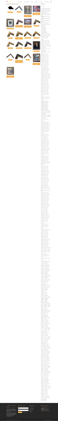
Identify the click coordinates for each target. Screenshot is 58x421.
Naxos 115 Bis (43, 320)
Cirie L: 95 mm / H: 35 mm (44, 138)
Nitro (43, 328)
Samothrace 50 (46, 356)
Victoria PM (46, 382)
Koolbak (42, 276)
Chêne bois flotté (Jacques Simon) (28, 26)
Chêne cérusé (10, 38)
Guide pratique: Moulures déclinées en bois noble (45, 21)
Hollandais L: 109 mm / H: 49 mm (45, 243)
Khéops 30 (42, 273)
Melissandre (47, 302)
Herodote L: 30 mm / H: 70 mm (44, 240)
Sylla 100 (42, 371)
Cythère (42, 164)
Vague (47, 376)
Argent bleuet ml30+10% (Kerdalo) (28, 16)
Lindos (45, 283)
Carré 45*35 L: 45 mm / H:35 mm (45, 127)
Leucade (48, 280)
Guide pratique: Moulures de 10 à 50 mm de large (46, 14)
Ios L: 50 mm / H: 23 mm (47, 250)
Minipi (42, 313)
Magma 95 (42, 294)
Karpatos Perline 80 (47, 269)
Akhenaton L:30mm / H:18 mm (44, 55)
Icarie (49, 247)
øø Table (48, 397)
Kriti (49, 276)
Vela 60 (42, 379)
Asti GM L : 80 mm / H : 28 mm (44, 84)
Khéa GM (48, 270)
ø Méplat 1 (42, 390)
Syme (49, 372)
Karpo (42, 270)
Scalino (42, 360)
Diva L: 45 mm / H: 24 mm (44, 183)
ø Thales (45, 397)
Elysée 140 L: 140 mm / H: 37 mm (45, 206)
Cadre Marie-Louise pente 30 (44, 105)
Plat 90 (42, 346)
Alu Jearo (42, 35)
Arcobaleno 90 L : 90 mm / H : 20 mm (45, 77)
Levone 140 (46, 281)
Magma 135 (46, 288)
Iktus (48, 248)
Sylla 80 (42, 372)
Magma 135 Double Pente (44, 290)
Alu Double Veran (43, 33)
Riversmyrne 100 (47, 350)
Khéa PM (42, 272)
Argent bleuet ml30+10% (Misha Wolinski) (36, 14)
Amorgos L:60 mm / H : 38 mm (44, 61)
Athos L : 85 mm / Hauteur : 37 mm (45, 87)
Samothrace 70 (43, 357)
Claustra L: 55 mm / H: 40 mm (44, 141)
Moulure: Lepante (10, 12)
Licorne (42, 283)
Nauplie (48, 317)
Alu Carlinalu (42, 24)
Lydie (41, 287)
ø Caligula (48, 383)
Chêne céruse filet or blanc (19, 38)
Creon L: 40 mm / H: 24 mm (44, 152)
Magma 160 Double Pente (44, 292)
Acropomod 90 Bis (43, 50)
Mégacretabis (42, 298)
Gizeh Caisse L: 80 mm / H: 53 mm (45, 229)
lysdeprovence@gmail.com (46, 410)
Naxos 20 (47, 321)
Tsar (44, 376)
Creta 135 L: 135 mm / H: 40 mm (45, 153)
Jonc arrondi (45, 262)
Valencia (42, 378)
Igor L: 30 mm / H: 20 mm (44, 248)
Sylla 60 (49, 371)
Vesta (47, 379)
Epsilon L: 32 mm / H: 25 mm (44, 214)
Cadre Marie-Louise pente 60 (44, 106)
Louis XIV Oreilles (43, 284)
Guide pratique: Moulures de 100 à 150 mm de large (45, 16)
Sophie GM (48, 365)
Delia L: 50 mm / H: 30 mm (44, 168)
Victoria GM (42, 382)
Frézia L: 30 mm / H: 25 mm (44, 226)
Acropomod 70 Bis (43, 47)
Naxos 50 (46, 323)
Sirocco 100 (46, 361)
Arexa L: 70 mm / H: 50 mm (44, 79)
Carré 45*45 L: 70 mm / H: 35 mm (45, 128)
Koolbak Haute (46, 276)
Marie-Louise (42, 295)
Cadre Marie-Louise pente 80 (44, 108)
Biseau (42, 95)
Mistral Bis (42, 316)
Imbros (42, 250)
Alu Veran (42, 39)
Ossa (44, 334)
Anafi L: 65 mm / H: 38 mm (44, 66)
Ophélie (42, 331)
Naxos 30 (42, 323)
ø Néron (46, 394)
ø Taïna (42, 397)
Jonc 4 (42, 259)
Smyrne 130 (46, 364)
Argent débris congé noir (10, 28)
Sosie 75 (49, 367)
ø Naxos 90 (42, 394)
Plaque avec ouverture (43, 342)
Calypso (42, 120)
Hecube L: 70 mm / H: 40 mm (44, 233)
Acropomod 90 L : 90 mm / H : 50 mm (45, 51)
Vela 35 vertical (46, 378)
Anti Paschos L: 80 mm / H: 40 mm (45, 69)
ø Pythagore (42, 396)
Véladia (45, 379)
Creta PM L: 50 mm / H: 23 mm (44, 157)
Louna (47, 284)
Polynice (45, 346)
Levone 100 (42, 281)
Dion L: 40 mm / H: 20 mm (44, 182)
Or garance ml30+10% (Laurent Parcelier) (10, 76)
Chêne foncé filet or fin (19, 48)
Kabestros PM (43, 266)
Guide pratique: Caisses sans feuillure (45, 9)
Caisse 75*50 (42, 116)
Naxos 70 (49, 323)
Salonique (42, 356)
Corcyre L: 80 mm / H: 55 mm (44, 145)
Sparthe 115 (42, 368)
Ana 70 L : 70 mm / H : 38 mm (44, 62)
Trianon (45, 375)
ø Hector (45, 387)
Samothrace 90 (47, 357)
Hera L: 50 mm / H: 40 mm (44, 237)
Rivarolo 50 (46, 349)
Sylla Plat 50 (45, 372)
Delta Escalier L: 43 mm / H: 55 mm (45, 171)
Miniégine (46, 310)
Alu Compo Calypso (47, 24)
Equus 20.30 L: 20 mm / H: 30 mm (45, 217)
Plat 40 (42, 345)
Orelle (45, 332)
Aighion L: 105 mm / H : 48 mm (44, 54)
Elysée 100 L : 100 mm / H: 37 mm (45, 204)
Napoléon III (10, 59)
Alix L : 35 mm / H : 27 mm (44, 58)
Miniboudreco (42, 309)
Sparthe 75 (46, 368)
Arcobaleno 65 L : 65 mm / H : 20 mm (45, 76)
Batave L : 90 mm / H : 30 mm (44, 91)
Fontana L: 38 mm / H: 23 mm (44, 225)
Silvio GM (48, 360)
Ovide (47, 334)
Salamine (48, 354)
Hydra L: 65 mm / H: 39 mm (44, 247)
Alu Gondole (47, 33)
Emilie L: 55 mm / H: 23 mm (44, 207)
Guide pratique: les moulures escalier (45, 11)
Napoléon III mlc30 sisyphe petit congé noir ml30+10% (19, 61)
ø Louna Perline (43, 389)
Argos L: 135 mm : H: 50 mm (44, 80)
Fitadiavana (20, 412)
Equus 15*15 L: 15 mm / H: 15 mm (45, 215)
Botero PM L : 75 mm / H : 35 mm (45, 98)
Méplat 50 (42, 305)
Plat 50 (45, 345)
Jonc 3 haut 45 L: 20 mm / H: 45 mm (45, 258)
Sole (45, 365)
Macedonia (42, 288)
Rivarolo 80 (42, 350)
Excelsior (42, 222)
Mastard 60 (46, 295)
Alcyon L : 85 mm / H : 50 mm (44, 57)
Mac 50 (47, 287)
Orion (48, 332)
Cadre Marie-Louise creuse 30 (44, 101)
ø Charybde (45, 385)
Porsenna (48, 346)
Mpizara (30, 410)
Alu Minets (49, 35)
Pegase (48, 338)
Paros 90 (42, 338)
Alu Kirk (45, 35)
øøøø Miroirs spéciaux (43, 400)
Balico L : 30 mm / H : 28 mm (44, 90)
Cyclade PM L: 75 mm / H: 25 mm (45, 163)
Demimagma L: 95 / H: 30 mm (44, 175)
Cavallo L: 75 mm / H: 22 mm (44, 134)
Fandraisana (31, 411)
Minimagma (47, 312)
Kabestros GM (47, 265)
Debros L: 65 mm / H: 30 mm (44, 167)
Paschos (45, 338)
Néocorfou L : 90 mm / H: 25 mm (45, 327)
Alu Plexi (47, 36)
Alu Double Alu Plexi (43, 29)
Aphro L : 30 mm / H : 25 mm (44, 72)
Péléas (42, 339)
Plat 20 (47, 343)
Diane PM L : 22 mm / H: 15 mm (45, 179)
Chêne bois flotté (36, 25)
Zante (45, 383)
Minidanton (42, 310)
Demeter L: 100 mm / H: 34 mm (44, 172)
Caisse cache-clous (43, 117)
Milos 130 (45, 306)
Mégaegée (46, 298)
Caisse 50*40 (48, 112)
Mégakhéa (42, 299)
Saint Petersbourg (43, 354)
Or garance (27, 59)
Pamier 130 (42, 335)
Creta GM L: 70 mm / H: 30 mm (44, 156)
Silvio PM (42, 361)
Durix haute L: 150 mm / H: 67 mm (45, 195)
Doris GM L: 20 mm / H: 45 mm (44, 185)
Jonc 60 (42, 262)
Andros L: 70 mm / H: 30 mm (44, 68)
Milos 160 (48, 306)
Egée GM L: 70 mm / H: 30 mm (44, 199)
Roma (42, 353)
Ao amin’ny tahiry (32, 409)
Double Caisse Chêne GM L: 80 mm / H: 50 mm (45, 188)
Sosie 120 (42, 367)
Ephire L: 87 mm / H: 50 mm (44, 211)
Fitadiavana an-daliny (24, 412)
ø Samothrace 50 (47, 396)
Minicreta (46, 309)
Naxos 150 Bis (43, 321)
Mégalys (46, 301)
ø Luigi (46, 389)
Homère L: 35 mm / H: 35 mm (44, 244)
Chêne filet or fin (10, 48)
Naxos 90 (42, 324)
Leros (44, 280)
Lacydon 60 (42, 277)
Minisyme (45, 313)
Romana (45, 353)
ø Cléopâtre (42, 386)
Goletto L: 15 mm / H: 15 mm (44, 232)
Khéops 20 (46, 272)
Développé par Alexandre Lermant (47, 419)
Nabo (45, 317)
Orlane (42, 334)
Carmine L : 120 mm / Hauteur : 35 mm (45, 124)
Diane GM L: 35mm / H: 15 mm (44, 178)
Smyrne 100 (42, 364)
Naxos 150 (47, 320)
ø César (42, 385)
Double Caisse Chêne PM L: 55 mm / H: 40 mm (45, 190)
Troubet (42, 376)
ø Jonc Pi (49, 387)
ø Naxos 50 (42, 393)
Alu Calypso (46, 22)
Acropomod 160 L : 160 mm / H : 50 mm (45, 46)
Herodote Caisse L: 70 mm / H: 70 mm (45, 239)
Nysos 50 (49, 328)
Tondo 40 (42, 375)
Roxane (48, 353)
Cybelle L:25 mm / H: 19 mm (44, 160)
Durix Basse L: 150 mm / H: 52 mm (45, 193)
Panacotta (46, 335)
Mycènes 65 (46, 316)
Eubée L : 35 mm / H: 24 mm (44, 221)
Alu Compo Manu (43, 25)
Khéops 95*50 (46, 273)
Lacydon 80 (46, 277)
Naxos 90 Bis (46, 324)
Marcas (46, 294)
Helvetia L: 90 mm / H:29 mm (44, 236)
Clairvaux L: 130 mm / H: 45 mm (45, 139)
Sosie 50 (46, 367)
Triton (48, 375)
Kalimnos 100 (47, 266)
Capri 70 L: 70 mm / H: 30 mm (44, 123)
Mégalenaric (46, 299)
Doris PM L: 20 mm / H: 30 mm (44, 186)
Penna (44, 339)
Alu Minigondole (43, 36)
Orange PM (42, 332)
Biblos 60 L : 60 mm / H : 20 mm (45, 94)
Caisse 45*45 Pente (43, 112)
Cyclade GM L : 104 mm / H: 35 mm (45, 161)
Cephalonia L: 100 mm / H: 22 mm (45, 135)
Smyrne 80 (42, 365)
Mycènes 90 (42, 317)
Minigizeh (49, 310)
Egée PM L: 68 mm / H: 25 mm (44, 200)
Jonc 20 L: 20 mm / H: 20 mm (44, 254)
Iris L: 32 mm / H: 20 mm (44, 251)
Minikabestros (42, 312)
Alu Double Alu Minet (43, 28)
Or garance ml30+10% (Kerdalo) (36, 64)
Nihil (41, 328)
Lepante (42, 280)
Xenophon (42, 383)
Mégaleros (42, 301)
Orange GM (45, 331)
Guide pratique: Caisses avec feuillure (45, 8)
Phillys (47, 339)
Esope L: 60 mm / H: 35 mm (44, 218)
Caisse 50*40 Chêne (43, 113)
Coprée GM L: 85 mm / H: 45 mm (45, 142)
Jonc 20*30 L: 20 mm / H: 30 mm (45, 255)
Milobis (42, 306)
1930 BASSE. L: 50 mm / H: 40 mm (45, 40)
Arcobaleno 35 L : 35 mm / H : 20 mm (45, 73)
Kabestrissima (43, 265)
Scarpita (45, 360)
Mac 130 (45, 287)
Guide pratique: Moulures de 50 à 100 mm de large (46, 19)
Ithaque (49, 251)
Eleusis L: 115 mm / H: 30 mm (44, 203)
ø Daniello (46, 386)
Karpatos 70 (42, 269)
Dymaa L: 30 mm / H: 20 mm (44, 196)
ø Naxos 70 (46, 393)
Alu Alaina (42, 22)
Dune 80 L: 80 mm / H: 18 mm (44, 192)
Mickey (49, 305)
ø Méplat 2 (46, 390)
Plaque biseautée (43, 343)
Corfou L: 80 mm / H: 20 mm (44, 146)
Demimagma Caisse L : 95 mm (44, 174)
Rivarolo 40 (42, 349)
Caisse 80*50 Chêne (47, 116)
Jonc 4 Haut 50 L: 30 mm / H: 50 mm (45, 261)
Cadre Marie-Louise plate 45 (44, 109)
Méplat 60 (46, 305)
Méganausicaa (43, 302)
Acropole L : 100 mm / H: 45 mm (45, 43)
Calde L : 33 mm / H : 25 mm (44, 119)
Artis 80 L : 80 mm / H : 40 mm (44, 83)
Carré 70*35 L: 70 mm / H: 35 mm (45, 130)
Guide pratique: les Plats (44, 12)
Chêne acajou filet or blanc (19, 26)
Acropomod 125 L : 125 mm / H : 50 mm (45, 44)
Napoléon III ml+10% (36, 51)
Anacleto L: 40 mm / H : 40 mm (44, 65)
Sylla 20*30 (46, 371)
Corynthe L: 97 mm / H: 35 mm (44, 150)
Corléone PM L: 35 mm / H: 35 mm (45, 149)
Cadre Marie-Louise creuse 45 (44, 102)
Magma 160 (42, 291)
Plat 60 (47, 345)
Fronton (42, 228)
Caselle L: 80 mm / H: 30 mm (44, 131)
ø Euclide (42, 387)
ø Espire (49, 386)
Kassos (44, 270)
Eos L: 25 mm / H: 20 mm (44, 210)
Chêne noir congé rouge (28, 48)
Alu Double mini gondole (44, 32)
